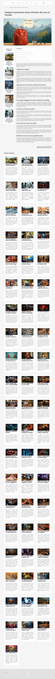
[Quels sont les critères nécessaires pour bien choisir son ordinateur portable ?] (11, 403)
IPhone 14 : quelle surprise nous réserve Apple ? (43, 457)
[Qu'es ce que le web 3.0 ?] (11, 648)
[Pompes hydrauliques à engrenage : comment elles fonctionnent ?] (27, 477)
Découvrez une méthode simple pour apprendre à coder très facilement (43, 432)
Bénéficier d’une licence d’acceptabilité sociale (23, 59)
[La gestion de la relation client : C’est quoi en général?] (11, 575)
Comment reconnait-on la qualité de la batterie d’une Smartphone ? (11, 313)
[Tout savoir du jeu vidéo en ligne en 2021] (27, 551)
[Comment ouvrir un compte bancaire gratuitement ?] (43, 575)
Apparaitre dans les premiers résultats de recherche (24, 52)
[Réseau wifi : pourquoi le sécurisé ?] (11, 427)
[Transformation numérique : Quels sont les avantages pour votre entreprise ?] (11, 331)
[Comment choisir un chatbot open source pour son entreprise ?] (43, 355)
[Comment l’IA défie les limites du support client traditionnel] (9, 71)
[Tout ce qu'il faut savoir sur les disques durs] (11, 501)
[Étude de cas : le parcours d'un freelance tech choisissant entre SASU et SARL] (43, 258)
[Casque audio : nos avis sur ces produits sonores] (43, 379)
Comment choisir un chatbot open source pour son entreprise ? (43, 361)
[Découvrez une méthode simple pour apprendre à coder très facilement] (43, 427)
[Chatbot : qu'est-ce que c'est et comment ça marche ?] (27, 526)
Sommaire (20, 48)
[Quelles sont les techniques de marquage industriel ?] (27, 427)
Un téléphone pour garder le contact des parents (27, 580)
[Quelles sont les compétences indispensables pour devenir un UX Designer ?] (11, 282)
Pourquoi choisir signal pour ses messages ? (27, 605)
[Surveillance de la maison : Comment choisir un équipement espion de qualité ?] (27, 331)
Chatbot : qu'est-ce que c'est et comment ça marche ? (27, 532)
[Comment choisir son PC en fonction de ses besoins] (27, 258)
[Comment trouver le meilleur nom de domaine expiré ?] (43, 501)
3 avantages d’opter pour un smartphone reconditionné (43, 532)
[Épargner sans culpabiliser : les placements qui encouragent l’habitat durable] (9, 56)
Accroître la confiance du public (21, 56)
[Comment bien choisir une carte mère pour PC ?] (11, 526)
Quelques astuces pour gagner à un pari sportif (43, 408)
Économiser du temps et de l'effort (22, 58)
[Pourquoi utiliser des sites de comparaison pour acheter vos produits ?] (11, 355)
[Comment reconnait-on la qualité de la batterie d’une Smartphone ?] (11, 307)
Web (23, 3)
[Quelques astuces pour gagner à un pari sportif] (43, 403)
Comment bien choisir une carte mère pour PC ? (11, 531)
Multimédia (13, 3)
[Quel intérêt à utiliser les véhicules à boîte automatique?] (27, 624)
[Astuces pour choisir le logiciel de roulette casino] (11, 452)
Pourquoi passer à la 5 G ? (43, 238)
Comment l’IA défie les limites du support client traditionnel (9, 77)
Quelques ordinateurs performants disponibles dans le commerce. (27, 313)
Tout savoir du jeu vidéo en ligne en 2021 (27, 556)
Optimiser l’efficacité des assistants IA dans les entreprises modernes (9, 91)
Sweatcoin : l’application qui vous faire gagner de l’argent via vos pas (11, 482)
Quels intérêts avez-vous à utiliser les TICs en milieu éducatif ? (11, 606)
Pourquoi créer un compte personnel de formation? (10, 630)
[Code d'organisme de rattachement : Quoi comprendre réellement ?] (43, 600)
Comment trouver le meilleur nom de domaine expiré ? (42, 507)
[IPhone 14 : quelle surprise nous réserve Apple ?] (43, 452)
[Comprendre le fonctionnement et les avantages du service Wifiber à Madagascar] (27, 209)
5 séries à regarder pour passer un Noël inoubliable (11, 384)
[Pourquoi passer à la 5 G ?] (43, 234)
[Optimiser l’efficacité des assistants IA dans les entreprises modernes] (9, 84)
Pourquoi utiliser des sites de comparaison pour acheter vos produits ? (11, 361)
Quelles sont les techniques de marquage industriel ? (27, 432)
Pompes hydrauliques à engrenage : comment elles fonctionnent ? (27, 482)
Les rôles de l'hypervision (43, 311)
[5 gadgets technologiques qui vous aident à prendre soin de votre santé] (27, 282)
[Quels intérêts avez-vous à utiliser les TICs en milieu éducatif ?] (11, 600)
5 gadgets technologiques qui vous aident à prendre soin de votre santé (27, 288)
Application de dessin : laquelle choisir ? (11, 556)
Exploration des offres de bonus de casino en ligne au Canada (11, 264)
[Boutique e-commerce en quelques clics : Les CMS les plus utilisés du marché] (43, 331)
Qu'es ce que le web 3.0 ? (11, 652)
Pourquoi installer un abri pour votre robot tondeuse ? (27, 385)
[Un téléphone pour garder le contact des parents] (27, 575)
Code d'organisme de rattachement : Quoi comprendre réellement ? (43, 606)
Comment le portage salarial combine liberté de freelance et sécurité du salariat (9, 106)
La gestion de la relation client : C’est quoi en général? (11, 581)
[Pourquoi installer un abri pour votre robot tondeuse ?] (27, 379)
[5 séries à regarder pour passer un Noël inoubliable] (11, 379)
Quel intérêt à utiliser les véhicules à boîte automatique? (27, 630)
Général (32, 3)
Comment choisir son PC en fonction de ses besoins (27, 264)
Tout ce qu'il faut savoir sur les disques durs (11, 506)
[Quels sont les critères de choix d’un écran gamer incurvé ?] (43, 477)
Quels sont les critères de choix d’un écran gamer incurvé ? (43, 482)
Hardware (27, 3)
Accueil (5, 7)
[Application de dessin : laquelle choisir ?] (11, 551)
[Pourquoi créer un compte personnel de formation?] (11, 624)
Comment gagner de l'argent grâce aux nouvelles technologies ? (43, 630)
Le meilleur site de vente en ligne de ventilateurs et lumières (43, 557)
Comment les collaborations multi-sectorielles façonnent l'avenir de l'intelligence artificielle (9, 120)
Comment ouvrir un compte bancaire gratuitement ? (42, 581)
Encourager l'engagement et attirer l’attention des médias (25, 54)
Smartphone (18, 3)
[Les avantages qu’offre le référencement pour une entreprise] (27, 403)
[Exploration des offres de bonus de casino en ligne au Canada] (11, 258)
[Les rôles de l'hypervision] (43, 307)
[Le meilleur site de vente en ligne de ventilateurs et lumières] (43, 551)
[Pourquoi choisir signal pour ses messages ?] (27, 600)
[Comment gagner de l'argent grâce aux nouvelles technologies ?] (43, 624)
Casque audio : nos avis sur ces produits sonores (43, 384)
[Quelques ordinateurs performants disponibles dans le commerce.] (27, 307)
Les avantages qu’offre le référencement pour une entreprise (27, 409)
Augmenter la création (20, 50)
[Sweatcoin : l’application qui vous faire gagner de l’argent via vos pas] (11, 477)
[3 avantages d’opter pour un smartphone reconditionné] (43, 526)
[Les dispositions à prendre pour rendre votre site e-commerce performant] (27, 501)
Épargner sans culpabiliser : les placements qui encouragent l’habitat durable (9, 63)
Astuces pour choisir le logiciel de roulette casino (11, 457)
